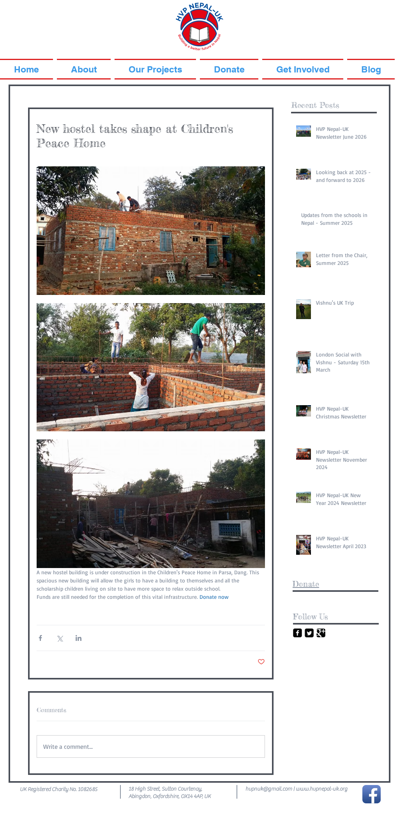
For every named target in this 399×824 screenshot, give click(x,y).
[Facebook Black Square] (297, 632)
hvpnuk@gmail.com (268, 789)
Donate (306, 584)
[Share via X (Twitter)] (59, 638)
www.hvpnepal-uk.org (322, 789)
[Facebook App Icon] (371, 794)
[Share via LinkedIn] (78, 638)
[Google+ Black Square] (320, 632)
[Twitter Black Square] (309, 632)
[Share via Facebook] (40, 638)
